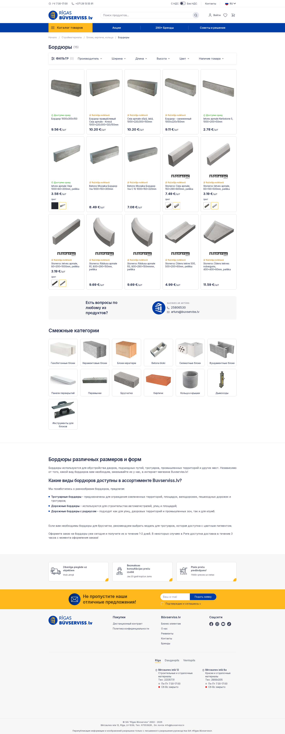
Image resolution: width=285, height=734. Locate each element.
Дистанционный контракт (127, 623)
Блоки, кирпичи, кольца (100, 37)
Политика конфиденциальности (131, 628)
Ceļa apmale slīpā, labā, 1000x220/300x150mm (140, 120)
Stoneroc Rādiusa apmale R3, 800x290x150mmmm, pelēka (141, 266)
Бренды (165, 643)
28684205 (217, 679)
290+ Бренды (165, 27)
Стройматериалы (72, 37)
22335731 (169, 679)
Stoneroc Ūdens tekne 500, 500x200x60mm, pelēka (180, 265)
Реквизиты (167, 633)
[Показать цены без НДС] (183, 3)
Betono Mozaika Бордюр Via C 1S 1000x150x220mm (141, 187)
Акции (116, 27)
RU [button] (231, 3)
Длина (139, 58)
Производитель (88, 58)
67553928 (146, 725)
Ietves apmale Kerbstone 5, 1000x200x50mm (218, 120)
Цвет (182, 58)
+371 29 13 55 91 (84, 3)
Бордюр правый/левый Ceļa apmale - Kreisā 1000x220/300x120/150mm (103, 121)
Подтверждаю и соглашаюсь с (183, 603)
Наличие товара (210, 58)
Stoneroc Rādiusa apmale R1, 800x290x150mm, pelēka (103, 266)
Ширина (117, 58)
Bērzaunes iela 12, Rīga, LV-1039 (117, 725)
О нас (164, 628)
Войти (217, 15)
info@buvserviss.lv (174, 725)
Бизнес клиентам (171, 623)
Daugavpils (172, 660)
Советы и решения (212, 27)
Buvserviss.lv (179, 471)
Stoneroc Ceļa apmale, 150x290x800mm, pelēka (179, 187)
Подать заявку (203, 596)
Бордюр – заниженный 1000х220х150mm (178, 120)
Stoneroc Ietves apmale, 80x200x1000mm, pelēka (65, 265)
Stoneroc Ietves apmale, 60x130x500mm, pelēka (216, 187)
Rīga (158, 660)
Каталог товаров (70, 27)
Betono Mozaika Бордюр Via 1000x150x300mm (103, 187)
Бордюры (123, 37)
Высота (162, 58)
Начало (52, 37)
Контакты (210, 3)
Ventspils (189, 660)
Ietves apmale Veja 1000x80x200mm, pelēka (65, 187)
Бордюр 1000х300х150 (64, 118)
